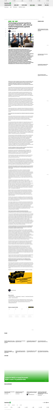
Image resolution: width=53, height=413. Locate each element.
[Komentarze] (5, 30)
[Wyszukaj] (25, 3)
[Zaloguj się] (44, 3)
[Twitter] (43, 402)
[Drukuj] (5, 32)
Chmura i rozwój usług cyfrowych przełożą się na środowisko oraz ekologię (21, 269)
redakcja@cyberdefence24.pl (12, 302)
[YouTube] (48, 402)
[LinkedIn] (46, 402)
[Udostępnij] (5, 36)
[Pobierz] (5, 34)
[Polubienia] (5, 28)
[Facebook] (45, 402)
